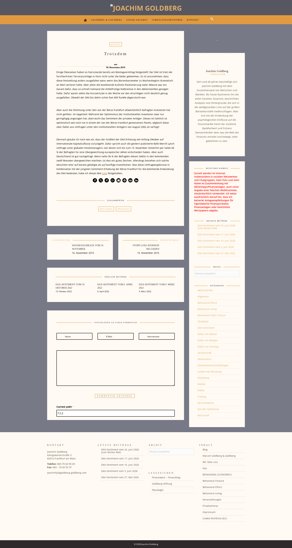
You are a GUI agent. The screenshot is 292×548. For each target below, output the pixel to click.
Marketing (203, 377)
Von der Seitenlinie (208, 409)
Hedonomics (205, 359)
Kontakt (193, 20)
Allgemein (203, 296)
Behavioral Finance (213, 480)
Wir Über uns (210, 462)
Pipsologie (157, 490)
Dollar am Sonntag (208, 346)
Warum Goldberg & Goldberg (219, 455)
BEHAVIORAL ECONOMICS (217, 474)
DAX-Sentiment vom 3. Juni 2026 (216, 247)
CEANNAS (203, 321)
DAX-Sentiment (123, 209)
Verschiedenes (206, 402)
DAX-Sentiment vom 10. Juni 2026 (216, 240)
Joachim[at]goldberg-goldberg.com (67, 472)
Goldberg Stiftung (162, 483)
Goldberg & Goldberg (106, 20)
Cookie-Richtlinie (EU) (215, 518)
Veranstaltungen (212, 499)
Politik (201, 390)
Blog (205, 449)
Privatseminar (210, 505)
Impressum (209, 512)
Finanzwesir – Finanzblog (166, 477)
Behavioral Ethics (207, 302)
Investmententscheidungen (213, 365)
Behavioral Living (207, 309)
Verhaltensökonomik (167, 20)
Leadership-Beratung (210, 371)
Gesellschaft (204, 352)
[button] (212, 22)
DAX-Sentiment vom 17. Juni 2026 (216, 234)
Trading (202, 396)
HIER (104, 173)
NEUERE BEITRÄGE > (170, 240)
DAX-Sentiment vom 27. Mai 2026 (216, 253)
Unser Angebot (137, 20)
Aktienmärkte (205, 290)
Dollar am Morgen (208, 340)
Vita (205, 468)
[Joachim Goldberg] (146, 7)
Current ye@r (65, 406)
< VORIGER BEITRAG (60, 240)
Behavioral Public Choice (211, 315)
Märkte (115, 44)
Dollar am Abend (207, 334)
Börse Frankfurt (106, 209)
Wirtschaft (203, 415)
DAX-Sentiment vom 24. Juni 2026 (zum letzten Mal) (216, 227)
